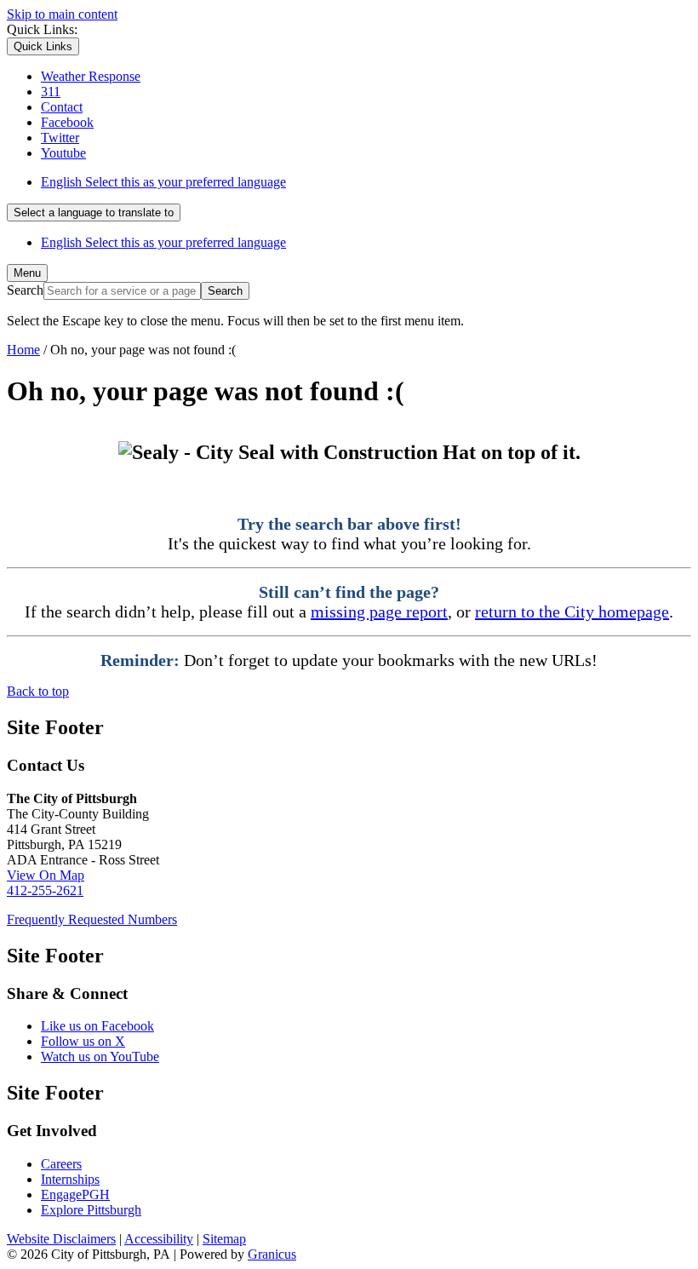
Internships (70, 1179)
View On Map (45, 875)
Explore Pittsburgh (91, 1210)
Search (25, 290)
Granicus (272, 1254)
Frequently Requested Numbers (92, 919)
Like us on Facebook (97, 1026)
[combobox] (93, 212)
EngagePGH (75, 1194)
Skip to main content (62, 14)
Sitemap (224, 1239)
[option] (366, 182)
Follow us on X (83, 1041)
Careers (61, 1164)
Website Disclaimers (61, 1239)
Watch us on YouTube (100, 1056)
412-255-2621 (45, 890)
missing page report (379, 611)
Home (23, 349)
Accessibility (158, 1239)
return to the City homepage (572, 611)
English (163, 182)
